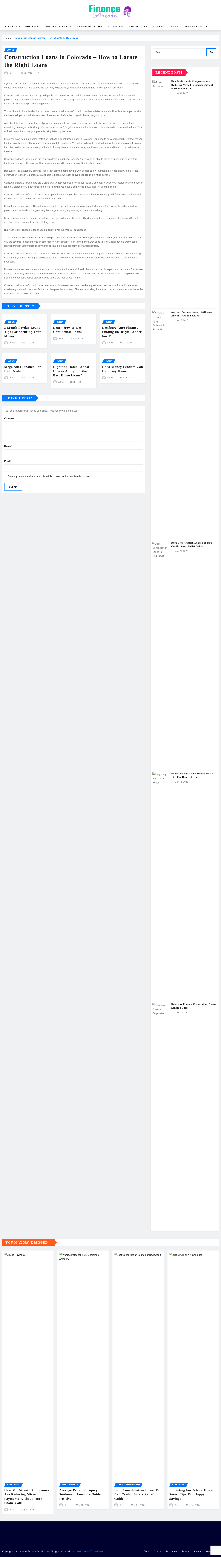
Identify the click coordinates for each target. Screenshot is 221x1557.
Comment (9, 418)
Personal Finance (57, 26)
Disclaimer (172, 1551)
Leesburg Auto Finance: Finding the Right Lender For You (122, 332)
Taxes (173, 26)
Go (211, 52)
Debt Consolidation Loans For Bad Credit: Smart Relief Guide (137, 1494)
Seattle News (79, 1551)
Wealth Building (197, 26)
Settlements (154, 26)
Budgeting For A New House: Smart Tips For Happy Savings (192, 1494)
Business (31, 26)
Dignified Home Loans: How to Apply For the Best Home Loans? (71, 371)
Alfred (12, 73)
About (147, 1551)
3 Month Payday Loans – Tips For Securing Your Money (23, 332)
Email (7, 461)
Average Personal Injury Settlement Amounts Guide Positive (80, 1494)
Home (8, 37)
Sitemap (197, 1551)
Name (8, 446)
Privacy (185, 1551)
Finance (11, 26)
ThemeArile (96, 1551)
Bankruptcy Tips (89, 26)
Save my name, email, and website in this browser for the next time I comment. (49, 476)
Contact (158, 1551)
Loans (133, 26)
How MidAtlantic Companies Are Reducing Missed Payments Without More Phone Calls (192, 85)
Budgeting (116, 26)
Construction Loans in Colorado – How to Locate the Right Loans (46, 37)
